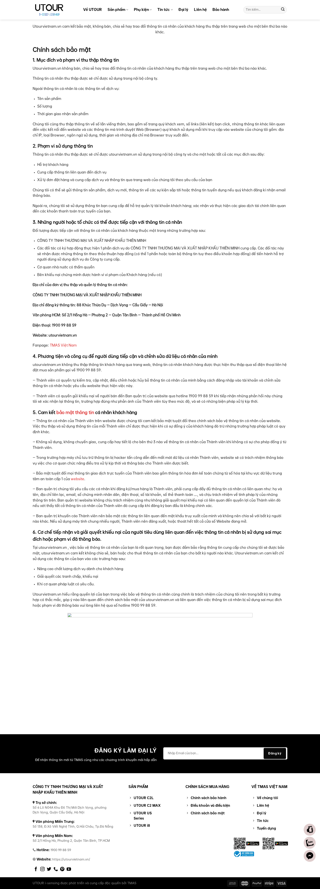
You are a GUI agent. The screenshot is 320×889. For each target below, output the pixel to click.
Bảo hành (220, 9)
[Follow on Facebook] (36, 869)
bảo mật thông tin (75, 413)
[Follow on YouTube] (69, 869)
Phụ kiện (141, 9)
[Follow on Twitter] (49, 869)
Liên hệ (200, 9)
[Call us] (56, 869)
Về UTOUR (92, 9)
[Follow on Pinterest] (62, 869)
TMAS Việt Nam (63, 345)
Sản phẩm (116, 9)
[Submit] (282, 9)
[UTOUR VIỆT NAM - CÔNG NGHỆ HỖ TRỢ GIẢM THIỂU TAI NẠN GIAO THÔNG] (54, 10)
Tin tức (163, 9)
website (77, 479)
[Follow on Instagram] (42, 869)
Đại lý (183, 9)
